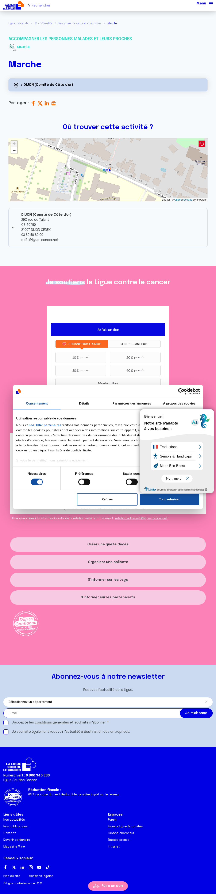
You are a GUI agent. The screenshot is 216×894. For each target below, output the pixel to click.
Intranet (114, 846)
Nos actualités (14, 819)
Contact (9, 833)
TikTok (48, 867)
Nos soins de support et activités (79, 23)
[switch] (84, 482)
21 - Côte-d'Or (43, 23)
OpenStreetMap (183, 199)
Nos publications (15, 826)
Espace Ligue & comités (125, 826)
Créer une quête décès (108, 544)
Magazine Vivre (14, 846)
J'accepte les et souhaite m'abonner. (59, 722)
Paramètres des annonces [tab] (131, 403)
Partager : (19, 103)
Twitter (14, 867)
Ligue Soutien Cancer (20, 780)
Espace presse (119, 839)
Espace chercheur (121, 833)
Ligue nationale (18, 23)
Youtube (39, 867)
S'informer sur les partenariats (108, 597)
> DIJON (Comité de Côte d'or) (47, 85)
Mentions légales (41, 876)
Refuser (107, 499)
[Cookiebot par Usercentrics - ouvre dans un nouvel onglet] (181, 391)
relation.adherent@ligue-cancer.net (141, 518)
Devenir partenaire (16, 839)
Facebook (5, 867)
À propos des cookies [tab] (179, 403)
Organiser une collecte (108, 562)
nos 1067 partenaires (45, 425)
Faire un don (112, 886)
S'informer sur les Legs (108, 580)
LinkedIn (22, 867)
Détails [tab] (84, 403)
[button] (108, 169)
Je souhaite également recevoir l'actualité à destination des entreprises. (71, 732)
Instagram (31, 867)
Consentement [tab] (37, 403)
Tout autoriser (169, 499)
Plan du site (11, 876)
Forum (112, 819)
